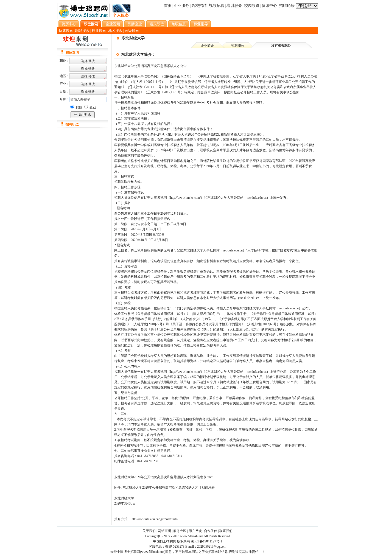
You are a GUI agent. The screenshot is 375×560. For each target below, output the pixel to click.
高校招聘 (199, 6)
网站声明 (164, 531)
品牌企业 (135, 24)
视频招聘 (216, 6)
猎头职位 (157, 24)
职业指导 (201, 24)
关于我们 (149, 531)
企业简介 (207, 45)
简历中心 (69, 24)
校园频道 (251, 6)
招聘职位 (237, 45)
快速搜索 (66, 31)
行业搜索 (99, 31)
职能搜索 (82, 31)
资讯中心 (269, 6)
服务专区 (179, 531)
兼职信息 (179, 24)
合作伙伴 (210, 531)
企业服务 (181, 6)
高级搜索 (132, 31)
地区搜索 (115, 31)
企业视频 (113, 24)
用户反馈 (195, 531)
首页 (168, 6)
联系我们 (226, 531)
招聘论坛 (287, 6)
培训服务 (234, 6)
